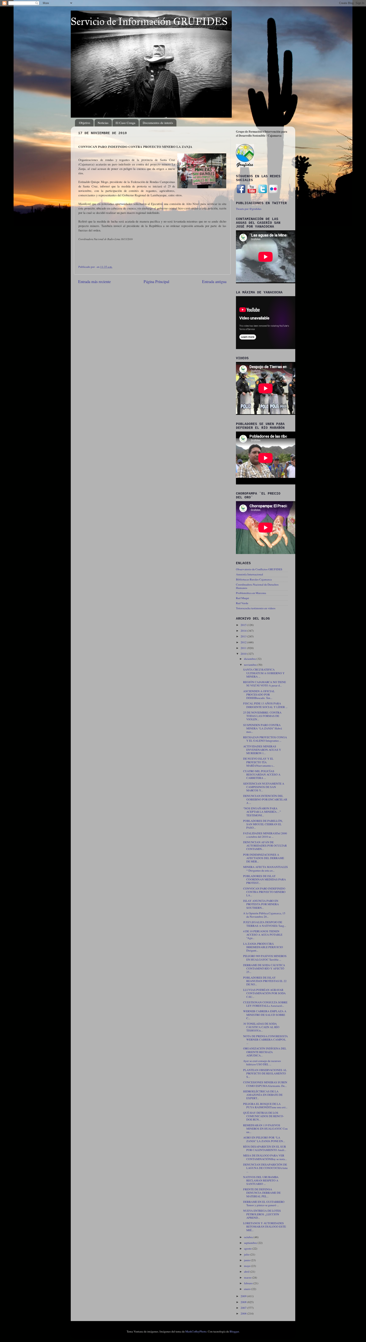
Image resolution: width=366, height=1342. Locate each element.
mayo (247, 1266)
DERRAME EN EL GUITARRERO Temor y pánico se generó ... (263, 1203)
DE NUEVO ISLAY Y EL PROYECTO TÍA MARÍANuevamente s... (258, 762)
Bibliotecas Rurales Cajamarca (254, 579)
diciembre (250, 659)
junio (247, 1260)
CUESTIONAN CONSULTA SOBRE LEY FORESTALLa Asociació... (265, 1004)
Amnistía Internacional (249, 574)
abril (247, 1271)
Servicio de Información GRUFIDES (149, 21)
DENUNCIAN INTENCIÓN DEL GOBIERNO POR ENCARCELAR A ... (265, 799)
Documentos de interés (158, 123)
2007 (244, 1308)
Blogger (234, 1331)
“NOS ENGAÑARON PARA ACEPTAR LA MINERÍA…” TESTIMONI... (262, 811)
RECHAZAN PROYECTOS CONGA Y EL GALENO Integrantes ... (265, 738)
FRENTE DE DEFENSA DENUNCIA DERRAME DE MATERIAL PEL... (262, 1192)
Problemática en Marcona (251, 593)
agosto (248, 1248)
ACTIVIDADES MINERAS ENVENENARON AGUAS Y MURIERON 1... (262, 749)
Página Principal (156, 281)
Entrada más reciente (94, 281)
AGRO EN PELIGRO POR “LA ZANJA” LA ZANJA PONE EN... (264, 1139)
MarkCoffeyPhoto (196, 1331)
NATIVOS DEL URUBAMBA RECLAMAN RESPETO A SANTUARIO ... (261, 1180)
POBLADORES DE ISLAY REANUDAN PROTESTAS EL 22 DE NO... (265, 981)
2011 (244, 648)
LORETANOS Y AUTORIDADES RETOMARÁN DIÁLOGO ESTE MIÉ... (264, 1226)
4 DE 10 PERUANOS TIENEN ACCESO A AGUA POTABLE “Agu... (262, 934)
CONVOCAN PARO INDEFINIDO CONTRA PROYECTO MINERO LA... (264, 892)
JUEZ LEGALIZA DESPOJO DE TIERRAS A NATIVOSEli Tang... (264, 923)
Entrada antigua (214, 281)
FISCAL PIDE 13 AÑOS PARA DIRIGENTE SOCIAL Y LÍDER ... (265, 705)
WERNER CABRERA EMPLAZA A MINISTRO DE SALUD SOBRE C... (264, 1014)
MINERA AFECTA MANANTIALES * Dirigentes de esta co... (265, 868)
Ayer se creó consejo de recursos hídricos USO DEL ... (262, 1062)
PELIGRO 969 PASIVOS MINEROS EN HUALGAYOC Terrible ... (265, 957)
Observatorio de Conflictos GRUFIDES (259, 569)
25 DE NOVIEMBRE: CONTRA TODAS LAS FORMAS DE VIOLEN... (262, 716)
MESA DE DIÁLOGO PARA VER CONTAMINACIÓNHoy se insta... (265, 1157)
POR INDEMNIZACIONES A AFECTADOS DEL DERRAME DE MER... (263, 858)
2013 (244, 636)
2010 (244, 654)
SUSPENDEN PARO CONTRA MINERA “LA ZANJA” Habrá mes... (262, 728)
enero (247, 1289)
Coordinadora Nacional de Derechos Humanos (257, 586)
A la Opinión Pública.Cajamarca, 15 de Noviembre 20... (264, 914)
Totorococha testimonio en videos (255, 608)
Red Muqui (242, 598)
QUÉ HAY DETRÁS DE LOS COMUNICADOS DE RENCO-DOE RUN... (263, 1116)
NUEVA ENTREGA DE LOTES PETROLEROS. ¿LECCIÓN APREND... (262, 1214)
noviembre (250, 665)
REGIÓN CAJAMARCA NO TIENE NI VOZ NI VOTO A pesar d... (264, 683)
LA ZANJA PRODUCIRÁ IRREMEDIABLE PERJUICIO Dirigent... (263, 947)
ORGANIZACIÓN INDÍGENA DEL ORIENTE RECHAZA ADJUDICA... (264, 1051)
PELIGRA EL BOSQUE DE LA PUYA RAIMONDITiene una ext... (265, 1105)
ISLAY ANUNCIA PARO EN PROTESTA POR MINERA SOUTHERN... (261, 904)
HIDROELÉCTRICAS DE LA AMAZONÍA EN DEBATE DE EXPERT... (263, 1094)
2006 (244, 1313)
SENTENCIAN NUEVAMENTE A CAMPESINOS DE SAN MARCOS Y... (263, 787)
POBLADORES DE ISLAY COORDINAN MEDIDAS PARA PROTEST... (264, 879)
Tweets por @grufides (248, 209)
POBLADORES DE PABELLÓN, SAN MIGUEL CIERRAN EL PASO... (263, 824)
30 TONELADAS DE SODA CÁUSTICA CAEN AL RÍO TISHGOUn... (261, 1027)
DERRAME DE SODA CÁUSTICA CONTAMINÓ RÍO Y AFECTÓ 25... (264, 968)
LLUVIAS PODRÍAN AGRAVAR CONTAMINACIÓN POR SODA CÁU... (264, 993)
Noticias (103, 123)
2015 (244, 625)
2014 (244, 630)
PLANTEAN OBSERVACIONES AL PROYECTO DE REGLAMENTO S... (265, 1073)
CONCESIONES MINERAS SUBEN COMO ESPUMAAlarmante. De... (265, 1084)
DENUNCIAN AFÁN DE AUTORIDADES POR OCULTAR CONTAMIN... (265, 845)
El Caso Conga (125, 123)
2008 (244, 1302)
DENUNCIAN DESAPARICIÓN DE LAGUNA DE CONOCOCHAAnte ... (265, 1168)
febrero (248, 1283)
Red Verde (242, 603)
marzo (248, 1277)
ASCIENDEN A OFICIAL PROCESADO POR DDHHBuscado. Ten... (259, 694)
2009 (244, 1296)
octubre (249, 1237)
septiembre (251, 1243)
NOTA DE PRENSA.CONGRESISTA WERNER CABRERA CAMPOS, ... (265, 1039)
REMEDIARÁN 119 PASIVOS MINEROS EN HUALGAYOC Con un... (265, 1128)
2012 (244, 642)
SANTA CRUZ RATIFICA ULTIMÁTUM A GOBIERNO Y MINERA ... (264, 673)
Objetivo (84, 123)
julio (247, 1254)
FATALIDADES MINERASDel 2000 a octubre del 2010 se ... (265, 835)
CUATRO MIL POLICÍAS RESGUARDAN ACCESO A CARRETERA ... (261, 774)
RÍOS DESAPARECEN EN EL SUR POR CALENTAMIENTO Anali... (264, 1148)
